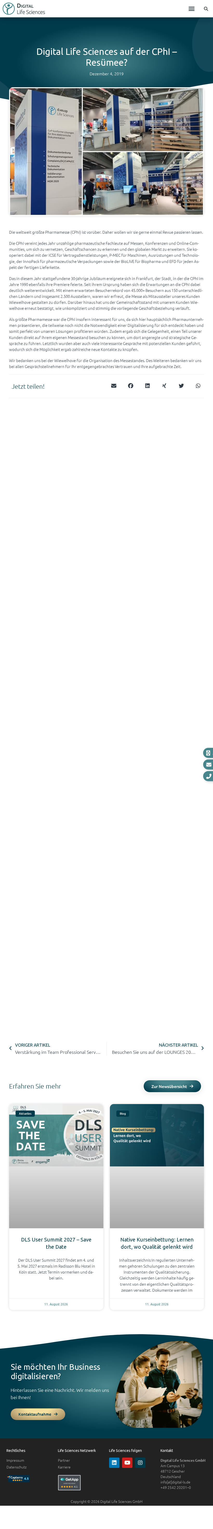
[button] (192, 9)
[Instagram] (140, 1463)
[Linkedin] (114, 1463)
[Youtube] (127, 1463)
